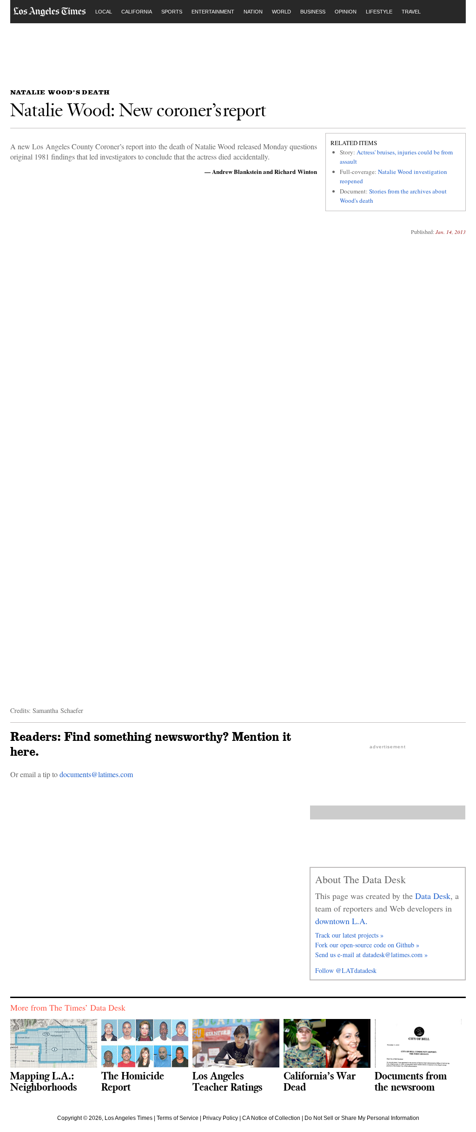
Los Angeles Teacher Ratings (227, 1081)
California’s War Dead (320, 1081)
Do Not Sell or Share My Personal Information (361, 1118)
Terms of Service (177, 1118)
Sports (171, 11)
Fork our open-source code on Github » (367, 944)
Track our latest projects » (349, 935)
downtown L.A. (341, 920)
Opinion (346, 11)
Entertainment (213, 11)
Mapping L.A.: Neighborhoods (43, 1081)
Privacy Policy (220, 1118)
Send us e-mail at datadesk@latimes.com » (371, 954)
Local (103, 11)
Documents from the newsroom (411, 1081)
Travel (411, 11)
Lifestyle (379, 11)
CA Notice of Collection (271, 1118)
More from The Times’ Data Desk (68, 1007)
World (281, 11)
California (136, 11)
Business (312, 11)
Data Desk (432, 895)
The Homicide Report (132, 1081)
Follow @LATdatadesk (346, 970)
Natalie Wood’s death (60, 92)
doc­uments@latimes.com (96, 774)
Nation (253, 11)
